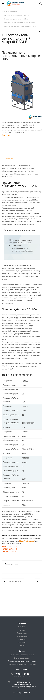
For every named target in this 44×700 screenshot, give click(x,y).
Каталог (22, 651)
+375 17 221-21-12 (21, 674)
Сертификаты (22, 633)
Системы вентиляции (22, 658)
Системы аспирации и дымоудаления (22, 661)
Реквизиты (22, 642)
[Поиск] (40, 3)
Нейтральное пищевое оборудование (22, 664)
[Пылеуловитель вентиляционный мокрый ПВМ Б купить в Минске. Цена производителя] (22, 90)
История (22, 630)
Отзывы (22, 646)
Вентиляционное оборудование (22, 655)
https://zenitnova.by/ (27, 541)
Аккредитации (22, 636)
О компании (22, 627)
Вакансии (22, 639)
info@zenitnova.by (23, 693)
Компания (22, 623)
